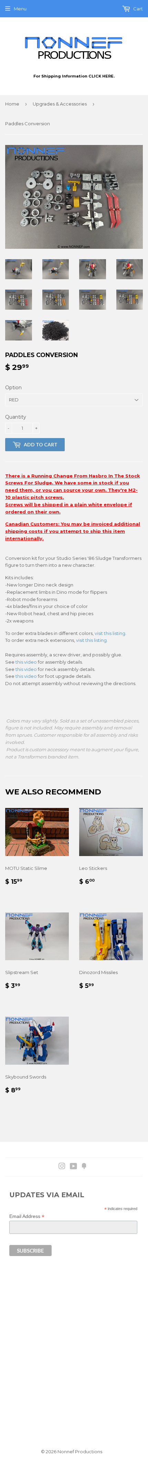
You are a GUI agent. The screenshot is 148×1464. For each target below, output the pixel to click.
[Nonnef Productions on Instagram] (62, 1167)
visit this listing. (110, 633)
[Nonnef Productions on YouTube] (73, 1167)
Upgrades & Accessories (60, 104)
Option (13, 387)
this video (26, 662)
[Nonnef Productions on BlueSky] (84, 1167)
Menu (20, 8)
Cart (137, 8)
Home (12, 104)
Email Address (26, 1216)
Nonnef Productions (79, 1451)
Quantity (15, 417)
